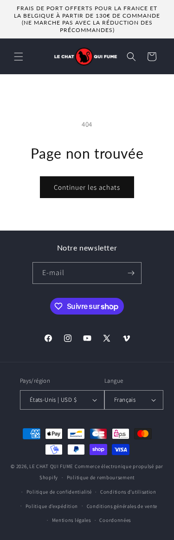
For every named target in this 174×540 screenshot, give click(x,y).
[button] (18, 56)
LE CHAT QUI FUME (51, 466)
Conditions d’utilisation (128, 492)
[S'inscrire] (131, 273)
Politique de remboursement (101, 477)
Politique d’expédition (52, 506)
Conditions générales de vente (122, 506)
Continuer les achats (87, 187)
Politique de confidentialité (59, 492)
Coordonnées (115, 520)
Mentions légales (71, 520)
